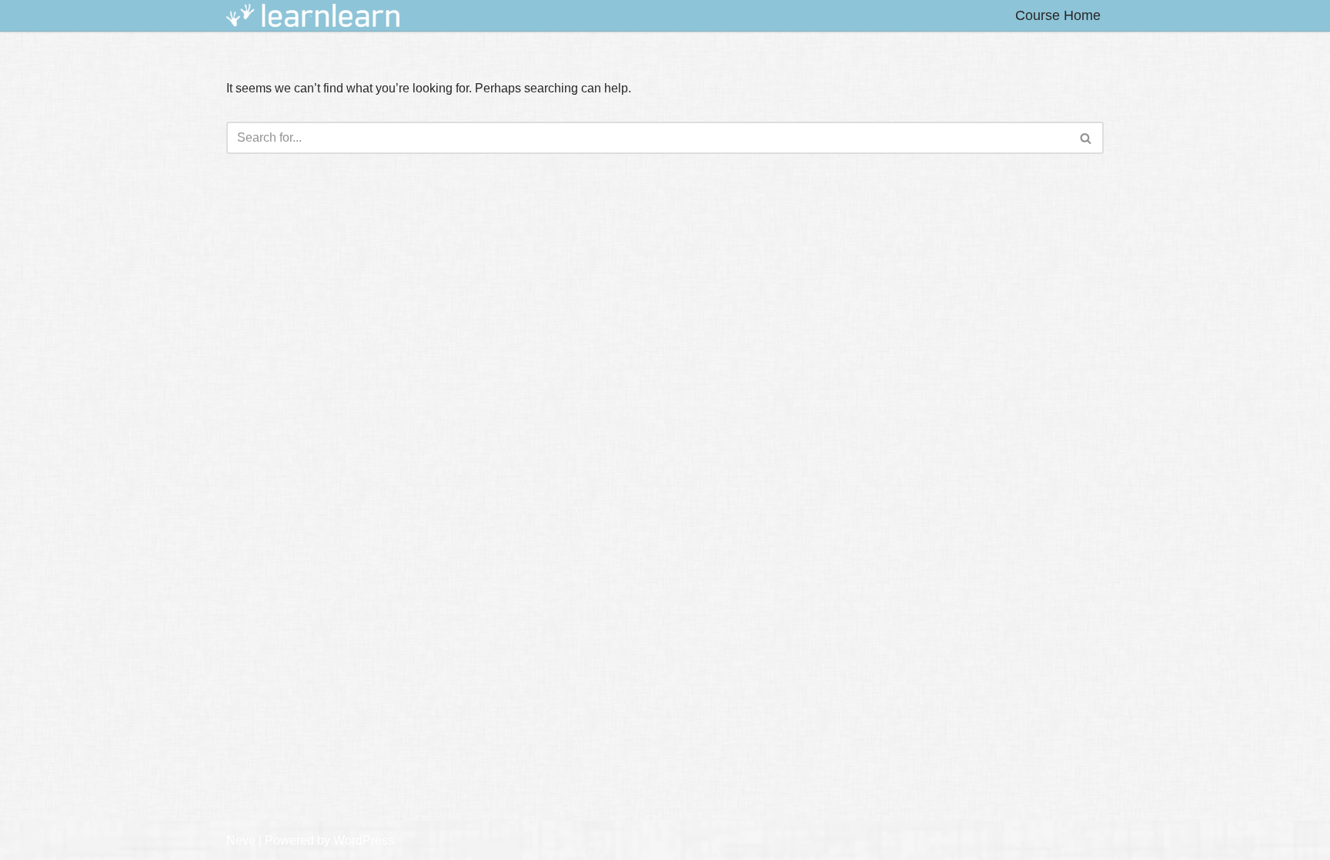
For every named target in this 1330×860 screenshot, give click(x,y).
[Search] (1086, 138)
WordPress (363, 840)
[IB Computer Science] (312, 16)
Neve (241, 840)
